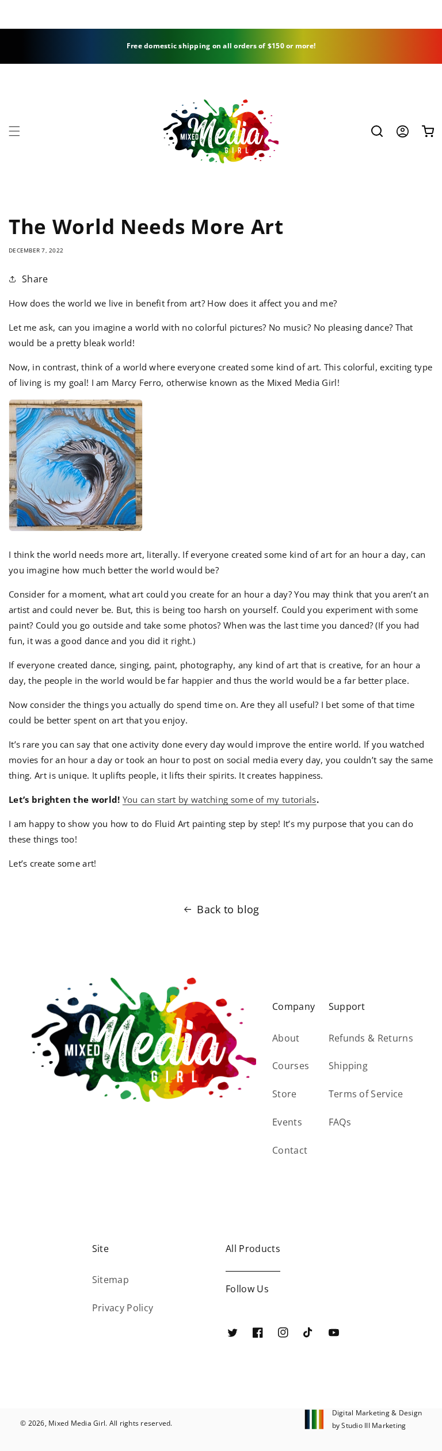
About (286, 1038)
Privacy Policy (122, 1307)
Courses (290, 1065)
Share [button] (35, 279)
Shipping (348, 1065)
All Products (253, 1248)
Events (287, 1122)
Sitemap (110, 1279)
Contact (289, 1150)
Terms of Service (366, 1094)
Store (284, 1094)
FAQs (340, 1122)
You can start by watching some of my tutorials (220, 799)
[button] (14, 131)
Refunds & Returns (371, 1038)
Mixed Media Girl (76, 1423)
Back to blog (228, 909)
